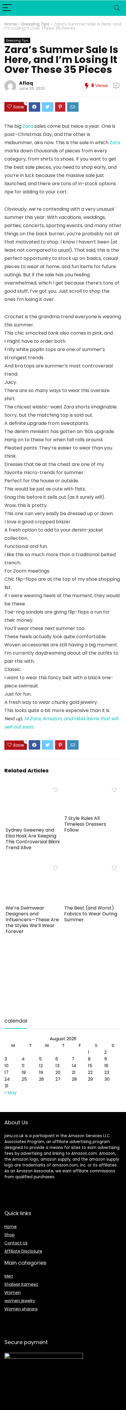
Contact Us (16, 1243)
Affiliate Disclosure (23, 1251)
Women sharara (21, 1309)
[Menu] (7, 8)
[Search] (117, 8)
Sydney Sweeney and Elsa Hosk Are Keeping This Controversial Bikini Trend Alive (32, 839)
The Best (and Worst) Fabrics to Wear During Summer (90, 914)
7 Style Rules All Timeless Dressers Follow (85, 824)
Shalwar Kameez (21, 1284)
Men (8, 1276)
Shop (9, 1235)
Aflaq (26, 83)
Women (12, 1292)
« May (10, 1092)
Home (10, 24)
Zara (28, 126)
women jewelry (19, 1301)
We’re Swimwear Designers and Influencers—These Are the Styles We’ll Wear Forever (32, 920)
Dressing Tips (35, 24)
